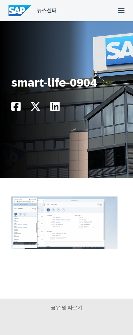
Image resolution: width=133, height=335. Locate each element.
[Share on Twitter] (35, 108)
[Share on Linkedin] (55, 108)
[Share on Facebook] (16, 108)
